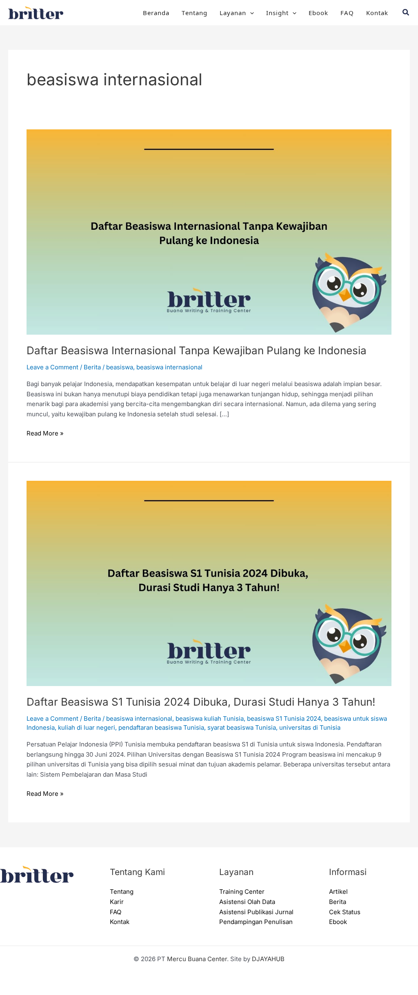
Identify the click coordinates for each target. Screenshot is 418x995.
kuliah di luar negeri (86, 727)
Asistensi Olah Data (247, 902)
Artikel (338, 891)
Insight (277, 12)
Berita (92, 367)
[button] (250, 13)
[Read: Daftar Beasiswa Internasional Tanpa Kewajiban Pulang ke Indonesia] (209, 231)
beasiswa (119, 367)
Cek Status (344, 912)
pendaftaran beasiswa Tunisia (161, 727)
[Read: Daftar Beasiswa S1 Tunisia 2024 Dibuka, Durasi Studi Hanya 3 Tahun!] (209, 583)
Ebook (318, 12)
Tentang (194, 12)
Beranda (156, 12)
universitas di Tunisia (309, 727)
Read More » (45, 433)
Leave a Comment (52, 367)
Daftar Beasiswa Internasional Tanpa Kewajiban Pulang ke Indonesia (197, 350)
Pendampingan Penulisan (256, 922)
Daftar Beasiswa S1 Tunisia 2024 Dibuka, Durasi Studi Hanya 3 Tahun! (201, 701)
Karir (117, 902)
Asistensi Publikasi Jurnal (256, 912)
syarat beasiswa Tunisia (241, 727)
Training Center (242, 891)
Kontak (377, 12)
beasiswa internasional (169, 367)
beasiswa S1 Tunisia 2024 (284, 718)
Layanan (233, 12)
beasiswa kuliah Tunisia (210, 718)
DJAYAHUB (268, 959)
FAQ (347, 12)
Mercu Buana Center (197, 959)
